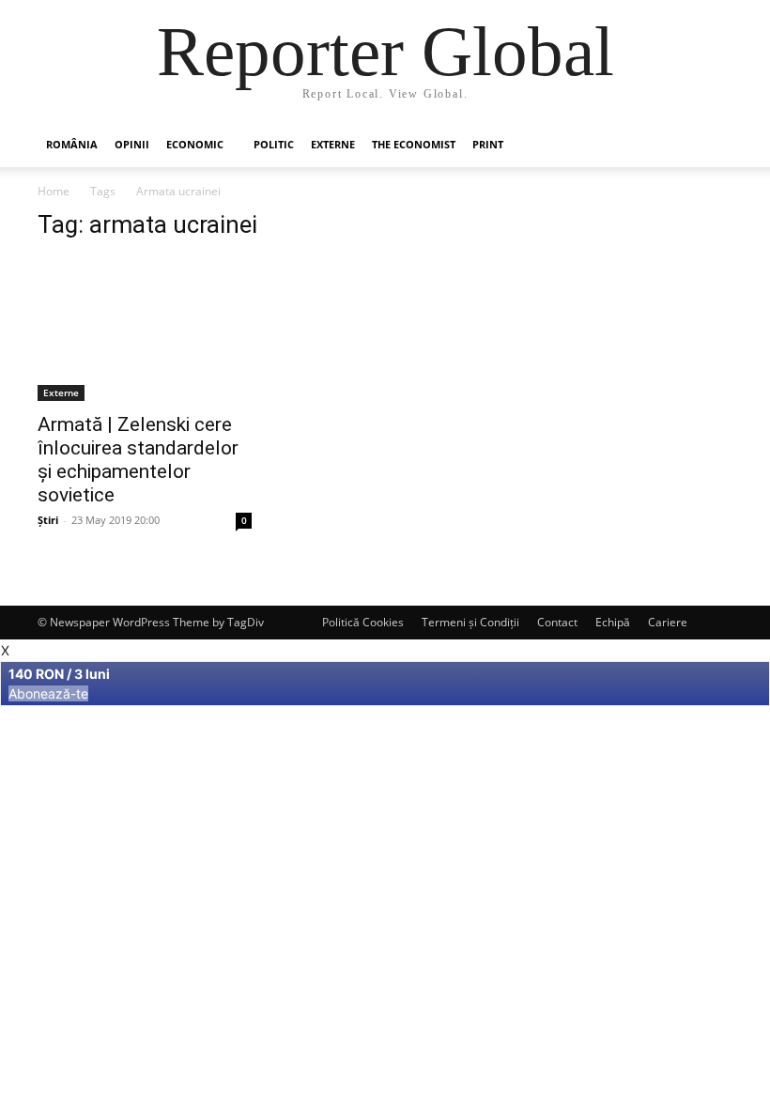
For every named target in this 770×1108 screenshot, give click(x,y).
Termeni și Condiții (470, 622)
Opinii (132, 144)
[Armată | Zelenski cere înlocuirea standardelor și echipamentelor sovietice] (145, 329)
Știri (48, 520)
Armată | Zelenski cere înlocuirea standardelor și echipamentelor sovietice (138, 459)
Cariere (667, 622)
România (72, 144)
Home (53, 191)
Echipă (612, 622)
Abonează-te (48, 693)
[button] (709, 145)
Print (487, 144)
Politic (274, 144)
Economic (194, 144)
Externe (333, 144)
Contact (557, 622)
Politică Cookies (363, 622)
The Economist (413, 144)
